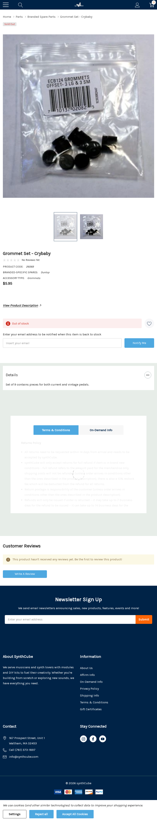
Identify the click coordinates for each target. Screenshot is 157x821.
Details (12, 375)
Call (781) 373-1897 (22, 750)
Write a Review (25, 574)
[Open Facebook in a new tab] (93, 739)
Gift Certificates (91, 709)
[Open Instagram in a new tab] (83, 739)
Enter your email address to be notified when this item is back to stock (52, 334)
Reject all (41, 814)
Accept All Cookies (75, 814)
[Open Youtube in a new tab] (102, 739)
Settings (14, 814)
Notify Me (139, 343)
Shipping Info (89, 695)
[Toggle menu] (6, 5)
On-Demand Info (101, 430)
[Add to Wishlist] (149, 323)
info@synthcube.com (23, 756)
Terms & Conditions (56, 430)
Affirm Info (87, 675)
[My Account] (137, 4)
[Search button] (20, 4)
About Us (86, 668)
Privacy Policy (89, 688)
